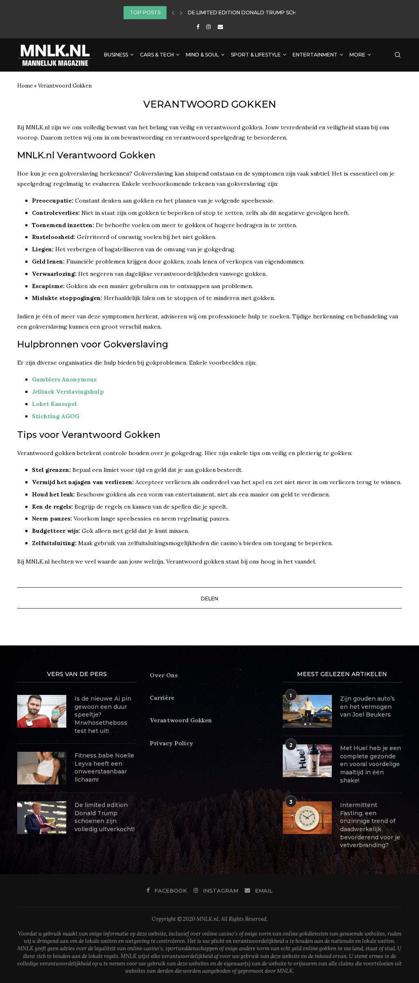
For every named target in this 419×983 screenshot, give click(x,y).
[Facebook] (197, 26)
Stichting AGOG (55, 416)
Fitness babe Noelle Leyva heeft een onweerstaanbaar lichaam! (104, 767)
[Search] (398, 54)
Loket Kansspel (54, 404)
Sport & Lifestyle (256, 55)
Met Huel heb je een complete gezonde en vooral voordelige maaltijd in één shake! (370, 764)
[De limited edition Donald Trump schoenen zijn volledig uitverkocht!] (41, 817)
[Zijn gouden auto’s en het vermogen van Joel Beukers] (307, 711)
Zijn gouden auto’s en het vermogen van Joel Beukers (367, 706)
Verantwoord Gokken (181, 720)
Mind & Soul (202, 55)
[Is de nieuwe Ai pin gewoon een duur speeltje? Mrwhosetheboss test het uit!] (41, 711)
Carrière (162, 697)
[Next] (181, 12)
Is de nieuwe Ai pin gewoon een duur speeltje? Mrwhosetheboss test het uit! (102, 714)
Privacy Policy (171, 743)
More (357, 55)
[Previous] (173, 12)
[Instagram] (208, 26)
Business (116, 55)
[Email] (220, 26)
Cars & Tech (157, 55)
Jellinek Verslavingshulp (68, 391)
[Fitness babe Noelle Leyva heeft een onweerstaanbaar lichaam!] (41, 768)
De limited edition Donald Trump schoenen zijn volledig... (273, 12)
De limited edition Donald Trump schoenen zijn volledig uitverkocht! (104, 817)
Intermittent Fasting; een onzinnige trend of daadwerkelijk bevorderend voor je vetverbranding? (370, 825)
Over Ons (164, 675)
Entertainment (315, 55)
